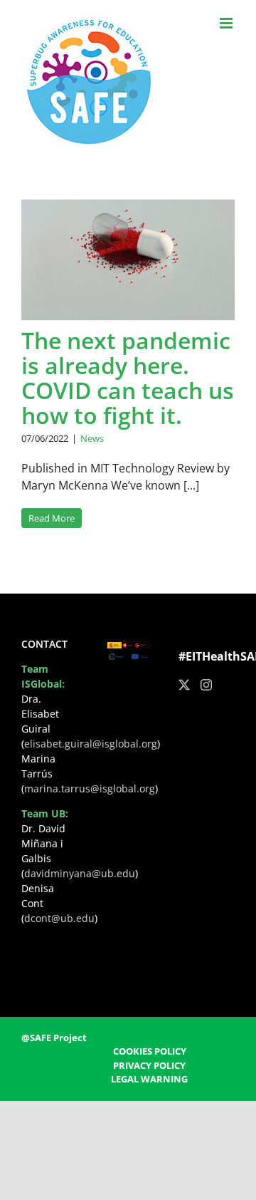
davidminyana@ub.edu (79, 873)
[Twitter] (184, 684)
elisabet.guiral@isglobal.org (90, 743)
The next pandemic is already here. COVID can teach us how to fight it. (127, 378)
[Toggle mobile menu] (227, 23)
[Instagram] (206, 684)
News (92, 438)
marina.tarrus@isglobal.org (89, 788)
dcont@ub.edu (59, 918)
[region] (128, 1069)
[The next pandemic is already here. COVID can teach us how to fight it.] (128, 260)
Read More (51, 518)
